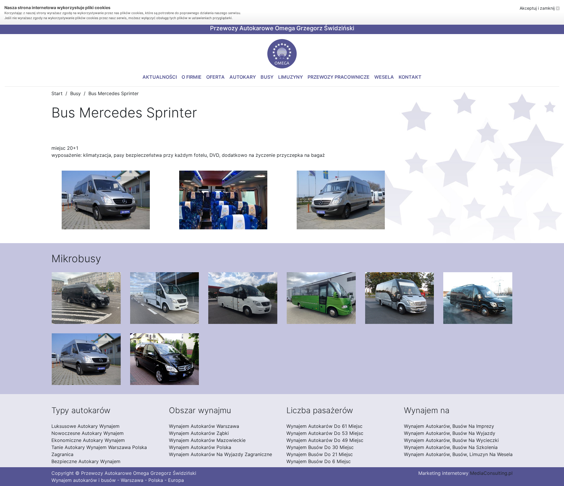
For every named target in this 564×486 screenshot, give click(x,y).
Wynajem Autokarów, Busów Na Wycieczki (451, 440)
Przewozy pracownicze (339, 77)
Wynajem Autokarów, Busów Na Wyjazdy (449, 433)
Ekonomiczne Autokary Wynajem (88, 440)
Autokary (242, 77)
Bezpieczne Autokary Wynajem (85, 461)
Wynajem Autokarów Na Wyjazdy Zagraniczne (220, 454)
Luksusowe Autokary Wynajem (85, 426)
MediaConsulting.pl (491, 473)
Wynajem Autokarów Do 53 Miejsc (324, 433)
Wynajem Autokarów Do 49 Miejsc (324, 440)
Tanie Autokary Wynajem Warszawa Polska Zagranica (99, 450)
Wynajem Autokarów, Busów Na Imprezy (449, 426)
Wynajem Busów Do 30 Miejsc (320, 447)
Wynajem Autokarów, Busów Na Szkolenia (451, 447)
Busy (267, 77)
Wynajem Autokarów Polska (200, 447)
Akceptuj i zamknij (538, 8)
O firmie (192, 77)
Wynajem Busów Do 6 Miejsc (318, 461)
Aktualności (159, 77)
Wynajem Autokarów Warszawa (204, 426)
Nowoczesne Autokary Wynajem (87, 433)
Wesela (384, 77)
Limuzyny (290, 77)
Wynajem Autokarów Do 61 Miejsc (324, 426)
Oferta (215, 77)
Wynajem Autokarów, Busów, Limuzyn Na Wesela (458, 454)
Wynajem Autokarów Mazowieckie (207, 440)
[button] (282, 54)
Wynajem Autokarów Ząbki (199, 433)
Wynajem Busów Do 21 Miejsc (319, 454)
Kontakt (410, 77)
